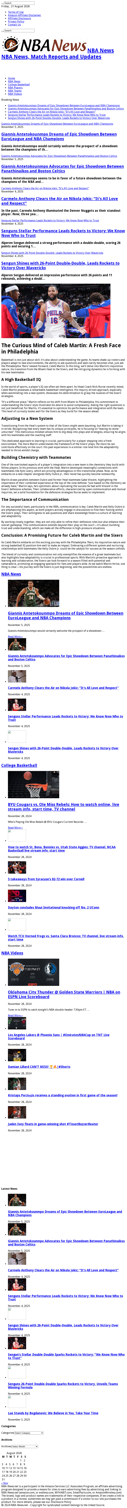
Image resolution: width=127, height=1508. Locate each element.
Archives (6, 1446)
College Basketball (19, 84)
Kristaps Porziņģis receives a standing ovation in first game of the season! (62, 1095)
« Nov (4, 1483)
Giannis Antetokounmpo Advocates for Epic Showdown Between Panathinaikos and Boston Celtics (66, 108)
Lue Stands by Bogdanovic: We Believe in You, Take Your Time (53, 1413)
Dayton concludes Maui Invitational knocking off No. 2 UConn (53, 907)
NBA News (14, 81)
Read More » (15, 636)
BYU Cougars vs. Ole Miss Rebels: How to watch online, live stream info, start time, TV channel (63, 806)
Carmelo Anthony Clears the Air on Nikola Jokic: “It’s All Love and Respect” (52, 111)
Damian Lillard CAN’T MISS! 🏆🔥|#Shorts (39, 1067)
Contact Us (14, 24)
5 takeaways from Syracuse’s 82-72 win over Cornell (46, 879)
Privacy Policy (16, 21)
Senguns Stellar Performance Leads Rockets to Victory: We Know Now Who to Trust (57, 115)
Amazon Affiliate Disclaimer (24, 15)
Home (11, 78)
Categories (7, 1432)
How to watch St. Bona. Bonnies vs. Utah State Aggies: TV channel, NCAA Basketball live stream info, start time (62, 848)
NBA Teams (14, 90)
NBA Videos (15, 94)
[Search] (2, 3)
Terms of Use (16, 12)
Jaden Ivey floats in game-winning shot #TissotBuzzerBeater (53, 1124)
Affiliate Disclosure (19, 18)
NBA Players (15, 87)
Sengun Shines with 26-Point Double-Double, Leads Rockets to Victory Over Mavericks (59, 118)
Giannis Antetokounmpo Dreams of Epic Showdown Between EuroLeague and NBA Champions (64, 105)
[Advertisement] (40, 68)
